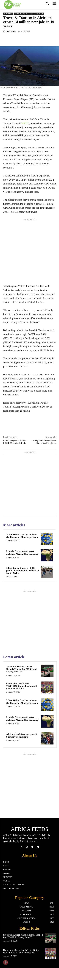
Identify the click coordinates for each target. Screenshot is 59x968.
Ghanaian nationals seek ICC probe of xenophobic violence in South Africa (22, 570)
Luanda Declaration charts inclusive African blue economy (22, 552)
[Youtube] (38, 847)
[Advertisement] (29, 250)
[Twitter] (32, 847)
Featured (19, 14)
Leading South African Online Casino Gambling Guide (44, 442)
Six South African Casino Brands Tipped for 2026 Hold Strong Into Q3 (21, 669)
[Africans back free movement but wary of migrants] (47, 738)
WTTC (24, 123)
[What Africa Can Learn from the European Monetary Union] (47, 539)
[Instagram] (27, 847)
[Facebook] (21, 847)
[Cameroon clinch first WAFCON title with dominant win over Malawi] (47, 687)
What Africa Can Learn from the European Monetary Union (22, 535)
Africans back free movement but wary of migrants (21, 735)
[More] (43, 38)
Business (8, 14)
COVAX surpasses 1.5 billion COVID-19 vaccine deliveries (15, 442)
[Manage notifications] (5, 962)
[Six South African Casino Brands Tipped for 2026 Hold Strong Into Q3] (47, 671)
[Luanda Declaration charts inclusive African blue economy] (47, 555)
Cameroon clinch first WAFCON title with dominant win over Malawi (21, 686)
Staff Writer (11, 31)
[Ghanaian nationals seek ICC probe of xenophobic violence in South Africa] (47, 572)
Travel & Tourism (35, 14)
